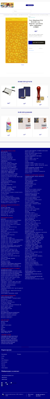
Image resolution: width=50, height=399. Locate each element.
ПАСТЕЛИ (27, 188)
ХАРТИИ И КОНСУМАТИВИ (7, 343)
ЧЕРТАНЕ (27, 211)
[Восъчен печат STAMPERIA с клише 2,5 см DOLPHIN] (40, 94)
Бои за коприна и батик (6, 190)
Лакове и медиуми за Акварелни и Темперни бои (35, 171)
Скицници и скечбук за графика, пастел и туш (34, 163)
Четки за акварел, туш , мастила (7, 208)
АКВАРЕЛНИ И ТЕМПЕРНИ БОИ (8, 171)
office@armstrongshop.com (7, 375)
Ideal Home (3, 323)
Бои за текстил (4, 194)
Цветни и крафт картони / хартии (8, 278)
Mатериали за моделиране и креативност (9, 313)
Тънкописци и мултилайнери (31, 195)
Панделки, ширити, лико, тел (31, 228)
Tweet (22, 64)
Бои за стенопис (4, 259)
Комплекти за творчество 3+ (6, 316)
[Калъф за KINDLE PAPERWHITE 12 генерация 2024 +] (24, 92)
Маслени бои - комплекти (6, 153)
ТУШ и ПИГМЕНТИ (29, 181)
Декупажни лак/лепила (5, 225)
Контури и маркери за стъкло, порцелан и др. (10, 201)
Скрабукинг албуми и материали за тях (33, 223)
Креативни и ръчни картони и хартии (32, 215)
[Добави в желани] (30, 42)
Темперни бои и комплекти (6, 180)
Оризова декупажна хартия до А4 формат (9, 221)
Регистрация (4, 361)
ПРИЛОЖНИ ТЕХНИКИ (7, 217)
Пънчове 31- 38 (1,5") (29, 268)
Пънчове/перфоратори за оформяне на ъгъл (33, 264)
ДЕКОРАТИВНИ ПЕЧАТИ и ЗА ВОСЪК (33, 271)
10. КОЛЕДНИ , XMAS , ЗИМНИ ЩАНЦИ (33, 246)
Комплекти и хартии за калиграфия (32, 208)
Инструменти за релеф (29, 253)
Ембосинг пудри (28, 250)
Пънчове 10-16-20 (28, 266)
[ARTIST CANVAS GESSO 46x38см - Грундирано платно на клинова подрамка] (24, 124)
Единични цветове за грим (6, 308)
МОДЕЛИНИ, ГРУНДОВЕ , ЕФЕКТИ (8, 187)
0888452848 (4, 379)
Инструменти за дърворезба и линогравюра (10, 264)
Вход (2, 358)
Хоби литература (4, 257)
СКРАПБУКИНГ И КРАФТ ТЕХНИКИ (10, 14)
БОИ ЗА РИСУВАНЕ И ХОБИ (8, 150)
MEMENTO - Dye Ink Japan (6, 280)
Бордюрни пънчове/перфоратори (31, 262)
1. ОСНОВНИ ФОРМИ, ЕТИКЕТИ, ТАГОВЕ (34, 234)
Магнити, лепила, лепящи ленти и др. (32, 220)
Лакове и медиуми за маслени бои (32, 168)
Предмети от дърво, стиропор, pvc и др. (9, 249)
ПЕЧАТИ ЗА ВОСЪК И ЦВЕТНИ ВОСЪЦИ (33, 276)
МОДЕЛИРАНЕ (4, 236)
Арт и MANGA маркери (30, 201)
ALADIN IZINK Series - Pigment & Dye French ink (11, 290)
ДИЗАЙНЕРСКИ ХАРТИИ (23, 14)
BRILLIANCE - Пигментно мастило (8, 284)
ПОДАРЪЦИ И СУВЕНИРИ (6, 331)
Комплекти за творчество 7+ (6, 317)
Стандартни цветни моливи (30, 184)
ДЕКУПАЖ (3, 219)
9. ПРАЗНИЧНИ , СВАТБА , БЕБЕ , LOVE (33, 245)
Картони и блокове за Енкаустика (8, 234)
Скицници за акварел (29, 162)
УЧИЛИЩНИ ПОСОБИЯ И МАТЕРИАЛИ (9, 336)
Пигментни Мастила (5, 291)
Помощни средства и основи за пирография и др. (11, 266)
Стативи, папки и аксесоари (30, 154)
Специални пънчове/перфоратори (32, 263)
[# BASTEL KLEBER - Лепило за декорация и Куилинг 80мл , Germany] (8, 125)
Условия (19, 354)
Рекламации (4, 354)
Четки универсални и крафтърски (8, 211)
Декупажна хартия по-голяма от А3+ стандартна (11, 224)
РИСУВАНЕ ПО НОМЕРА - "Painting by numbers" (11, 298)
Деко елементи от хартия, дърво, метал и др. (34, 229)
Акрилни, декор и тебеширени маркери (33, 203)
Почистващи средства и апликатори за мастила (34, 278)
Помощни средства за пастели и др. (32, 193)
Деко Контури (4, 185)
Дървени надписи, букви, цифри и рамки (9, 250)
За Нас (2, 356)
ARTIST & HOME (4, 321)
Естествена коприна (5, 193)
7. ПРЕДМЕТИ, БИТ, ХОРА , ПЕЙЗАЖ (33, 242)
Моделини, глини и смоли (6, 237)
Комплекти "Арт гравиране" (6, 300)
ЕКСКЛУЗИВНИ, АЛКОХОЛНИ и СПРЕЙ (9, 293)
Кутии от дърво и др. (5, 247)
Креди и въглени (28, 178)
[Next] (47, 96)
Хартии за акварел (28, 157)
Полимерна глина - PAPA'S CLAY (8, 238)
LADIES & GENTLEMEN (6, 325)
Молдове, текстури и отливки (7, 243)
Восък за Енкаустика (5, 233)
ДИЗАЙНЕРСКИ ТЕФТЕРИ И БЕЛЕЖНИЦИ (10, 273)
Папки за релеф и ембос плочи (31, 254)
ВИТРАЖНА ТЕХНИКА (6, 262)
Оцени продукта (31, 50)
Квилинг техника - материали (7, 306)
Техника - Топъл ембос (29, 249)
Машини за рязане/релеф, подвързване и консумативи (36, 232)
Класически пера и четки (30, 207)
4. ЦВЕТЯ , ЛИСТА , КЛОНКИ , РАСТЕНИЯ (34, 238)
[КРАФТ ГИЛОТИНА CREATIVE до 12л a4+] (8, 92)
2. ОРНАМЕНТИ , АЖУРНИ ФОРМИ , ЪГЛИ (34, 236)
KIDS (2, 328)
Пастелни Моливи (28, 186)
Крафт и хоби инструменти (30, 260)
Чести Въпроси (4, 360)
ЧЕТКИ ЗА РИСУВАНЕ (5, 207)
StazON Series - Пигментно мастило (8, 285)
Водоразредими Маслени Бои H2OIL (8, 159)
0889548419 (30, 5)
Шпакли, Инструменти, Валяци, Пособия (33, 153)
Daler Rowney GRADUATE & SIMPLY (8, 164)
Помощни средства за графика (31, 180)
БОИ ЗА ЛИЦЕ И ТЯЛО (6, 307)
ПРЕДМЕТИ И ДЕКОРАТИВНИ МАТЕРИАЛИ (10, 246)
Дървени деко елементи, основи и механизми (10, 251)
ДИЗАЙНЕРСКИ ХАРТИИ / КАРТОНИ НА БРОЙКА (39, 14)
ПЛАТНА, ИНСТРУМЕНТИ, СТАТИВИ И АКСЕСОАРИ (36, 150)
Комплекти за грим (5, 311)
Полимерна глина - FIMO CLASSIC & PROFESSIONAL (12, 239)
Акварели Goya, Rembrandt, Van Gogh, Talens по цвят (11, 176)
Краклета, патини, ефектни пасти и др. (9, 226)
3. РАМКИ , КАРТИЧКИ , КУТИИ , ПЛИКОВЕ (34, 237)
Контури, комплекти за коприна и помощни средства (11, 192)
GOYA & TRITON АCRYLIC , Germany (9, 166)
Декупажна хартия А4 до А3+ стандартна (9, 222)
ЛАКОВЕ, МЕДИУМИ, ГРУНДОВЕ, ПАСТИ (34, 167)
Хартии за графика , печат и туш (31, 158)
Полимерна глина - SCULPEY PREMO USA (9, 242)
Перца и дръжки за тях (29, 206)
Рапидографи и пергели (30, 212)
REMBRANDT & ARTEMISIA (7, 157)
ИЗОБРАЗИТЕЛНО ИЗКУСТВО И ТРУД (9, 337)
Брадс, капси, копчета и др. (30, 221)
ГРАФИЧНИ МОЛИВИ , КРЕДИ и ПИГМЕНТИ (34, 176)
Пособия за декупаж (5, 228)
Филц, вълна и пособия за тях (7, 254)
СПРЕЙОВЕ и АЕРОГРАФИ (6, 188)
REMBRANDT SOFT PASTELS (31, 191)
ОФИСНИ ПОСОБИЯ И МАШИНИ (8, 342)
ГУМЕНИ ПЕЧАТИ (29, 272)
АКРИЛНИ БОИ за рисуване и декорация (9, 168)
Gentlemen (3, 327)
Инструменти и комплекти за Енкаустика (9, 232)
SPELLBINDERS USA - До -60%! (31, 233)
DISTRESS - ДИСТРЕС (5, 286)
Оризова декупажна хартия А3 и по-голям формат (11, 220)
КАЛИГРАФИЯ (28, 205)
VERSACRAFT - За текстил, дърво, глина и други (11, 281)
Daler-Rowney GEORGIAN (6, 154)
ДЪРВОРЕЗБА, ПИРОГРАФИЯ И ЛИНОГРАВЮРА (11, 263)
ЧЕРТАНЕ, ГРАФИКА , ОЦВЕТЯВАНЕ (9, 338)
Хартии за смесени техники (30, 159)
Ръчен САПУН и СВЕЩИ (6, 303)
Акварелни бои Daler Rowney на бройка (9, 175)
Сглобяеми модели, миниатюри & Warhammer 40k (11, 304)
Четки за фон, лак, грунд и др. (7, 212)
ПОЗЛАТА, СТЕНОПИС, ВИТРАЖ (8, 258)
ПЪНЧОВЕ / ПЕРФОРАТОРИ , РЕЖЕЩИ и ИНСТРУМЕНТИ (33, 257)
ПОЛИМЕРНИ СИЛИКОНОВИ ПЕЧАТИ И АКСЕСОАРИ (33, 275)
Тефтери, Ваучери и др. (5, 332)
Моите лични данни (30, 395)
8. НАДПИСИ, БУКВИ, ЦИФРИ (31, 244)
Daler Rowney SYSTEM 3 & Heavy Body (9, 163)
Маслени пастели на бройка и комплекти (33, 189)
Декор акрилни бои (5, 183)
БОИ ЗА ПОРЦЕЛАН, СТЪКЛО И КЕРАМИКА (10, 198)
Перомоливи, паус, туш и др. (7, 215)
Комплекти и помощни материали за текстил (10, 197)
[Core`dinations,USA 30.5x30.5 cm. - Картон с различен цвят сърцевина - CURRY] (16, 62)
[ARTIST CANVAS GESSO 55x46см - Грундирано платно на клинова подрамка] (40, 124)
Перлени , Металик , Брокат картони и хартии (10, 277)
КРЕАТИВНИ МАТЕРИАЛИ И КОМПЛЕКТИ (10, 312)
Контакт (3, 363)
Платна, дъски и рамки (29, 151)
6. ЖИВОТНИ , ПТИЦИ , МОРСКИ (32, 241)
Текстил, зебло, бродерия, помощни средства (10, 253)
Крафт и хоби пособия (29, 259)
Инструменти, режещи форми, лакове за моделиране (11, 245)
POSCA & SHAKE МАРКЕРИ (31, 198)
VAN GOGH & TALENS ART (6, 158)
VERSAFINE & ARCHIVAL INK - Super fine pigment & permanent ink (12, 289)
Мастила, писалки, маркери (30, 210)
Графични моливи (28, 177)
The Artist (3, 322)
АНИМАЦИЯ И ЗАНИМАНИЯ (8, 295)
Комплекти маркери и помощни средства (33, 199)
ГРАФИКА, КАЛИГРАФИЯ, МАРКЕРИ (34, 175)
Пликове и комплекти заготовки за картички (10, 276)
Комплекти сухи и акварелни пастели (32, 190)
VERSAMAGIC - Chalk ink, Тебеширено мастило (11, 282)
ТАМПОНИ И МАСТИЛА (30, 277)
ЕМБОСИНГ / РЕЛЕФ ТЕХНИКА (31, 248)
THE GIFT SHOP (5, 320)
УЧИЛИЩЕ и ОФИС (6, 334)
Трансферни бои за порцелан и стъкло (8, 202)
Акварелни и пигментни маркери (31, 202)
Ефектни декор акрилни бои (6, 184)
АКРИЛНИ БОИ (4, 161)
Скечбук (26, 161)
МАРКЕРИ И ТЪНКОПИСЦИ (31, 194)
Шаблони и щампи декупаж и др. (8, 229)
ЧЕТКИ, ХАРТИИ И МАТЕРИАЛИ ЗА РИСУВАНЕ (10, 205)
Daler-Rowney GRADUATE (6, 155)
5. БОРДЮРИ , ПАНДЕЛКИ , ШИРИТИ (33, 240)
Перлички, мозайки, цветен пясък (32, 225)
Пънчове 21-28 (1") (29, 267)
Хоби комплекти (4, 299)
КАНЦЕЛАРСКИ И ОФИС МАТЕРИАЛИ (9, 339)
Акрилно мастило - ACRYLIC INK (8, 170)
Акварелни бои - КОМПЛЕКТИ (7, 172)
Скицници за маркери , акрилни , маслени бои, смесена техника (36, 166)
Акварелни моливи (29, 185)
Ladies (2, 326)
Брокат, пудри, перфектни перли (31, 224)
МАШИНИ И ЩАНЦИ (29, 231)
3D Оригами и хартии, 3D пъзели (8, 302)
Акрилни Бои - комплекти (6, 162)
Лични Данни (4, 367)
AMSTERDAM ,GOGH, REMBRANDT (8, 167)
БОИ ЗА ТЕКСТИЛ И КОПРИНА (7, 189)
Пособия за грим (4, 309)
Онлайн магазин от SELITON (40, 395)
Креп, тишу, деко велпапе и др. (31, 216)
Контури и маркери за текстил (7, 196)
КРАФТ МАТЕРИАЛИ (29, 219)
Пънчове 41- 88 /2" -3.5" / (30, 270)
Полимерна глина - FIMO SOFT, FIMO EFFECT (10, 241)
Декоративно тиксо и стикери (31, 227)
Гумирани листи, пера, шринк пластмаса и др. (10, 255)
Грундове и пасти (28, 172)
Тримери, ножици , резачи (30, 258)
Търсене (3, 365)
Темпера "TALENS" (5, 179)
